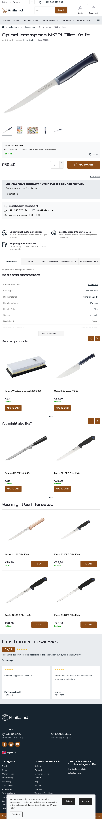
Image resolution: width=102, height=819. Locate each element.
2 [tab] (52, 416)
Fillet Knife (93, 284)
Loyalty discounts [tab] (50, 261)
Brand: (95, 177)
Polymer (94, 303)
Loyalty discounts (42, 774)
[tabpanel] (26, 380)
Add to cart (86, 164)
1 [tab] (49, 416)
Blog (36, 781)
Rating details (28, 40)
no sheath (93, 315)
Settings (16, 814)
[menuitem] (6, 20)
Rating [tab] (30, 261)
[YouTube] (17, 744)
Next (97, 338)
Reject (69, 801)
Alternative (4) (67, 261)
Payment (16, 2)
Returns (38, 785)
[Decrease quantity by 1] (61, 166)
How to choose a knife (76, 769)
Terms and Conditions (44, 793)
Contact (38, 777)
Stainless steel (91, 290)
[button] (26, 564)
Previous (91, 338)
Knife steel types (74, 773)
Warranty (38, 789)
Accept (85, 801)
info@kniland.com (45, 210)
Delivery (5, 2)
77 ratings (8, 660)
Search (61, 10)
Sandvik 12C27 (90, 296)
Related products (88, 261)
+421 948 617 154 (17, 210)
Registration (12, 193)
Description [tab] (11, 261)
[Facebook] (4, 744)
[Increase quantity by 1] (61, 163)
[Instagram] (11, 744)
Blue (96, 309)
